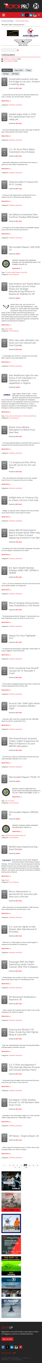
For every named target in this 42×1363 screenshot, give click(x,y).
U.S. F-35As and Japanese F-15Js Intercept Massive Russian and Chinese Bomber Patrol (24, 1067)
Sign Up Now (7, 1339)
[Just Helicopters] (21, 6)
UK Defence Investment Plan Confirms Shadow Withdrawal (24, 215)
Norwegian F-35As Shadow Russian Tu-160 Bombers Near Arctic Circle (24, 1102)
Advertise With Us (7, 1353)
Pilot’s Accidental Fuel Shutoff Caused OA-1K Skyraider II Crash (23, 671)
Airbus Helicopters (16, 416)
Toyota (10, 329)
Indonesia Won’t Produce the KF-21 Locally (23, 183)
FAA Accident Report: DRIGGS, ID (24, 813)
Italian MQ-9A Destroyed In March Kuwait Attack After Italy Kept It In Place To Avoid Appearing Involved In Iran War (24, 534)
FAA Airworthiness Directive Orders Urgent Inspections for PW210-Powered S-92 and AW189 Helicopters (24, 742)
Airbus (7, 416)
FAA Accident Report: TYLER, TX (24, 777)
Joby (6, 329)
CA (6, 272)
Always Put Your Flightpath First (22, 636)
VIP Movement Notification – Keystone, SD (23, 998)
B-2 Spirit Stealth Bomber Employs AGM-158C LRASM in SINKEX (24, 570)
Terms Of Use (5, 1359)
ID (25, 835)
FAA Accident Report (14, 272)
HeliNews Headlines (10, 59)
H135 (24, 416)
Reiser (7, 880)
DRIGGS (7, 835)
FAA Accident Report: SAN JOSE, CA (24, 248)
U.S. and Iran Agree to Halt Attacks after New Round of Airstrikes (22, 929)
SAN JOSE (24, 272)
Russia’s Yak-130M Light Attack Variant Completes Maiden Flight (24, 706)
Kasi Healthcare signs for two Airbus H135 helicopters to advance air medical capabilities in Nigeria (23, 379)
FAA (6, 801)
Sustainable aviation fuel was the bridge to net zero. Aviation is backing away (24, 81)
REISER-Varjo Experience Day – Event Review (24, 848)
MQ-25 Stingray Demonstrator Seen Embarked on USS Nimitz (24, 604)
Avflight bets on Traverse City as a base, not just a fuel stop (23, 498)
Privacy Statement (17, 1359)
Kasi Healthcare (31, 416)
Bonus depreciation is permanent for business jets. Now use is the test (23, 894)
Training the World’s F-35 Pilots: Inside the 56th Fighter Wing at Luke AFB (23, 1032)
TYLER (12, 801)
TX (9, 801)
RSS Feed (19, 88)
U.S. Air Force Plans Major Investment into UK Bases (22, 150)
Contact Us (26, 1358)
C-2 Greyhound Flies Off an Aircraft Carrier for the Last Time (22, 465)
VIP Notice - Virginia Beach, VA (24, 1135)
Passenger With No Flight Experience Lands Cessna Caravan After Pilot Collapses (23, 964)
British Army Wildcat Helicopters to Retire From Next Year (22, 430)
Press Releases (8, 61)
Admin (18, 254)
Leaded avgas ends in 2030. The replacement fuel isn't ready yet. (23, 117)
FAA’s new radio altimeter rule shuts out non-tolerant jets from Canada (24, 343)
